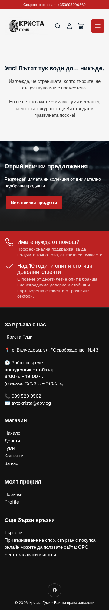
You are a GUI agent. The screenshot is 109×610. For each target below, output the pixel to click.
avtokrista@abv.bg (31, 403)
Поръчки (13, 494)
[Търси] (57, 26)
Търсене (13, 532)
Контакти (14, 456)
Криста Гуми (40, 602)
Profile (12, 502)
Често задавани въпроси (30, 555)
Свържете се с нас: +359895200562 (54, 4)
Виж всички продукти (34, 202)
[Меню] (97, 26)
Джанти (12, 440)
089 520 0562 (26, 396)
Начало (12, 433)
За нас (11, 463)
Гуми (10, 448)
